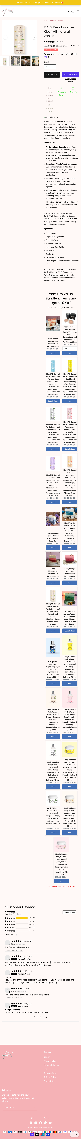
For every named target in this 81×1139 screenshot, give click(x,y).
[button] (67, 11)
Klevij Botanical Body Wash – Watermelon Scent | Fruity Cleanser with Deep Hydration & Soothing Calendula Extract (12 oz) (69, 719)
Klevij (36, 1127)
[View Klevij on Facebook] (40, 1122)
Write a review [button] (69, 912)
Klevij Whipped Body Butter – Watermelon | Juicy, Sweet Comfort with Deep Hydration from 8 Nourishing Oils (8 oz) (61, 864)
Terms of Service (51, 1065)
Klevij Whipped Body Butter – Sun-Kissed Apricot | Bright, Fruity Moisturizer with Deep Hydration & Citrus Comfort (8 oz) (69, 770)
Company (48, 1052)
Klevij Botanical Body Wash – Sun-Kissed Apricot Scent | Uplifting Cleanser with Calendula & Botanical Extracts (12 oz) (69, 667)
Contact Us (49, 1081)
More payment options (70, 80)
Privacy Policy (50, 1061)
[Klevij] (8, 11)
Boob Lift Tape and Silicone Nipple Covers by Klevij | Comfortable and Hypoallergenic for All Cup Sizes (70, 334)
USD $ (46, 1118)
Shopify (50, 1127)
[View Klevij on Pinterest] (45, 1122)
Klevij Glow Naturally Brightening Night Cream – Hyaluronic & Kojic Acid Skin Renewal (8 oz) (53, 669)
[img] (75, 45)
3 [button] (40, 1017)
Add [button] (53, 353)
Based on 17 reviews (13, 914)
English (32, 1118)
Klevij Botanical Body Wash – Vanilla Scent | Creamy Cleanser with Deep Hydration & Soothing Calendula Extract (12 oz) (53, 719)
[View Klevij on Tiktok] (35, 1122)
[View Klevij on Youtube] (50, 1122)
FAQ (45, 1069)
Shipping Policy (50, 1073)
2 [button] (37, 1017)
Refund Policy (50, 1077)
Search (47, 1057)
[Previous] (5, 37)
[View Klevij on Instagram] (30, 1122)
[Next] (34, 37)
